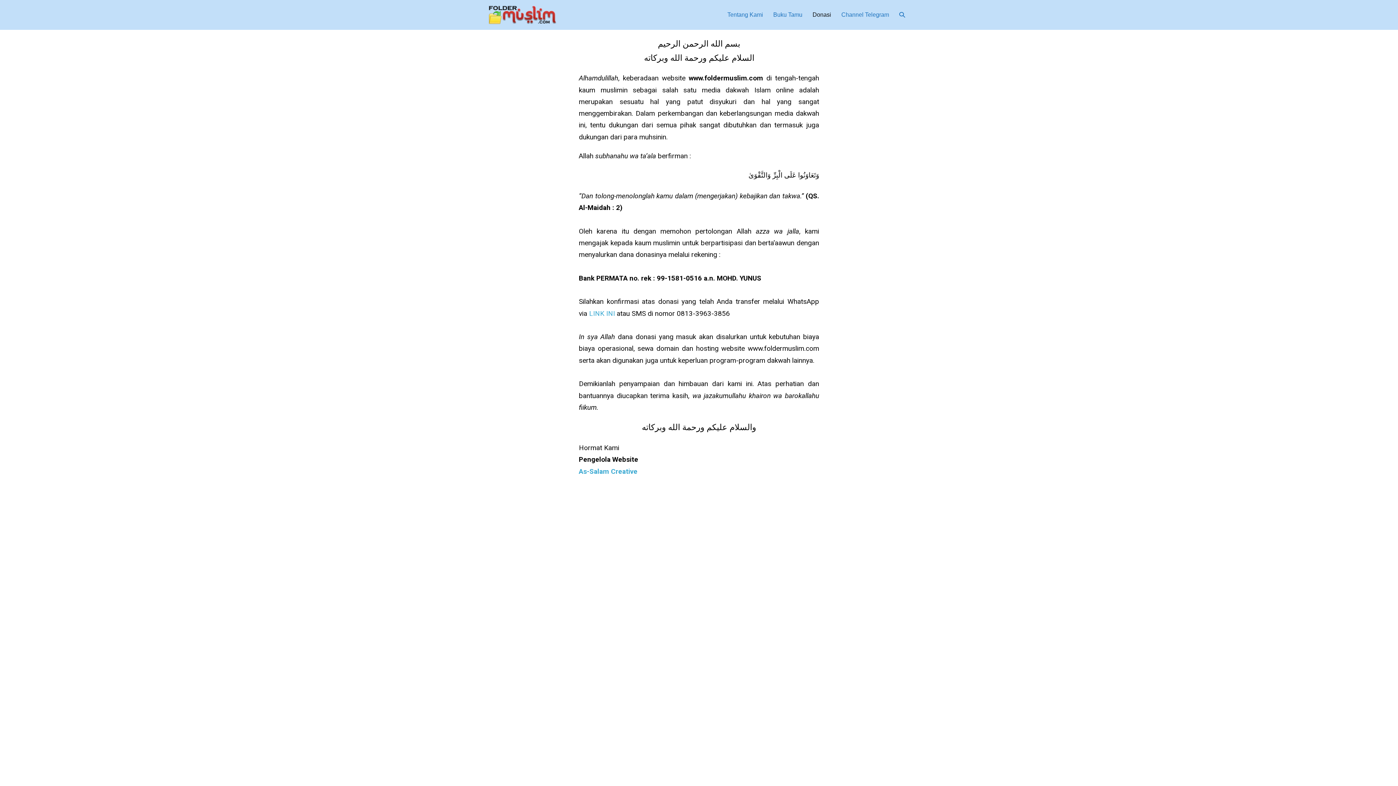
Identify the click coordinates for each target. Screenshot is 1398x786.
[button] (902, 14)
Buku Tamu (787, 15)
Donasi (822, 15)
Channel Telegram (865, 15)
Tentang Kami (745, 15)
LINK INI (603, 313)
